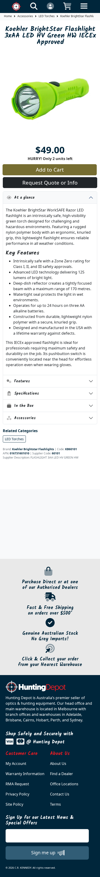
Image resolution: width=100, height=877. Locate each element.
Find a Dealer (61, 773)
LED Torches (47, 16)
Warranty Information (25, 773)
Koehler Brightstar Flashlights (33, 449)
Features (20, 381)
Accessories (25, 16)
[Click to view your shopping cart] (67, 6)
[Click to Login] (50, 6)
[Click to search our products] (34, 6)
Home (8, 16)
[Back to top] (93, 870)
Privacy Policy (17, 794)
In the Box (22, 406)
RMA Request (17, 783)
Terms (55, 804)
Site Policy (14, 804)
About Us (58, 763)
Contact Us (59, 794)
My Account (16, 763)
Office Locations (64, 783)
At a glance (23, 198)
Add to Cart (50, 169)
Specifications (25, 393)
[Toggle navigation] (84, 10)
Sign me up (44, 852)
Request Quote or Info (50, 182)
